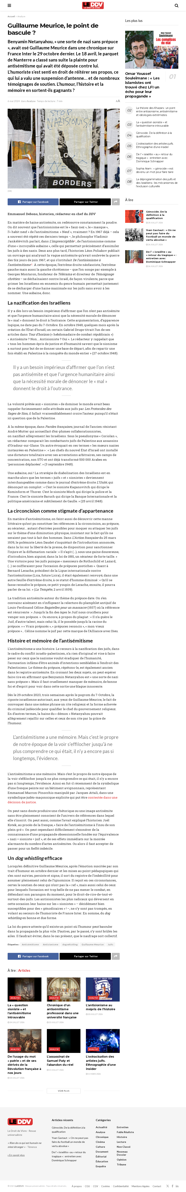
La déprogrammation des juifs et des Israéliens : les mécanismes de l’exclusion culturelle (157, 183)
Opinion (121, 1159)
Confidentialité (121, 1186)
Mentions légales (140, 1186)
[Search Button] (176, 5)
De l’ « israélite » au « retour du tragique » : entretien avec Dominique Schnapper (154, 158)
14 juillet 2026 (16, 1078)
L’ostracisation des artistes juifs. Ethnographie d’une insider (154, 145)
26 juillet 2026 (155, 244)
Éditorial (101, 1156)
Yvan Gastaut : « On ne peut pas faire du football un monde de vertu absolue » (70, 1142)
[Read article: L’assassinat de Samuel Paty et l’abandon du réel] (64, 1041)
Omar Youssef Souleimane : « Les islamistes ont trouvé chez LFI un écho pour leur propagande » (142, 84)
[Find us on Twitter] (167, 1186)
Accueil (11, 16)
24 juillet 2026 (16, 1022)
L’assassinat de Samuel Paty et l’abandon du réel (60, 1060)
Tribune (121, 1164)
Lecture (121, 1141)
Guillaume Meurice (93, 944)
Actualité (101, 1127)
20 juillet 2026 (95, 1014)
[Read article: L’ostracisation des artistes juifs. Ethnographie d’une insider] (103, 1041)
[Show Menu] (9, 5)
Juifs (110, 944)
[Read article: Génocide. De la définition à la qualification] (134, 216)
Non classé (123, 1146)
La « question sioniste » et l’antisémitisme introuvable (152, 124)
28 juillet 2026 (155, 222)
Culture (100, 1146)
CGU (87, 1186)
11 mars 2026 (94, 1074)
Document (102, 1151)
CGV (95, 1186)
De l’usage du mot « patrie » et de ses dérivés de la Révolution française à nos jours (24, 1065)
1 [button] (74, 241)
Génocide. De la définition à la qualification (156, 215)
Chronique (102, 1136)
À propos (77, 1186)
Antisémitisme (30, 944)
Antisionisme (50, 944)
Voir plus (63, 1091)
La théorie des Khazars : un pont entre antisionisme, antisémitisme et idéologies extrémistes (156, 111)
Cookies (105, 1186)
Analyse (21, 16)
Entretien (122, 1127)
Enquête (101, 1166)
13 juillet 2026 (56, 1070)
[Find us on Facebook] (172, 1186)
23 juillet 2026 (56, 1022)
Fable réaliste (125, 1132)
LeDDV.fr (19, 1186)
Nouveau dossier (122, 1153)
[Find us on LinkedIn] (177, 1186)
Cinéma (100, 1141)
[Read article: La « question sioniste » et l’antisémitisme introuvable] (24, 989)
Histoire (122, 1136)
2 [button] (31, 264)
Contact (157, 1186)
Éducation (102, 1161)
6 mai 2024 (14, 101)
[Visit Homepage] (93, 5)
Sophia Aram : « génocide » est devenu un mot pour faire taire (154, 170)
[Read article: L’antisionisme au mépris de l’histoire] (103, 989)
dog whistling (70, 944)
